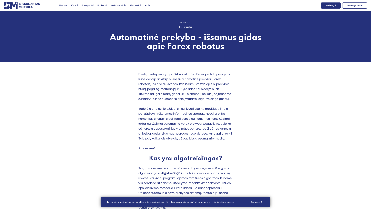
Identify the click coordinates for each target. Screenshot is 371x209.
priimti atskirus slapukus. (223, 202)
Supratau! (256, 202)
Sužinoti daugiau (198, 202)
